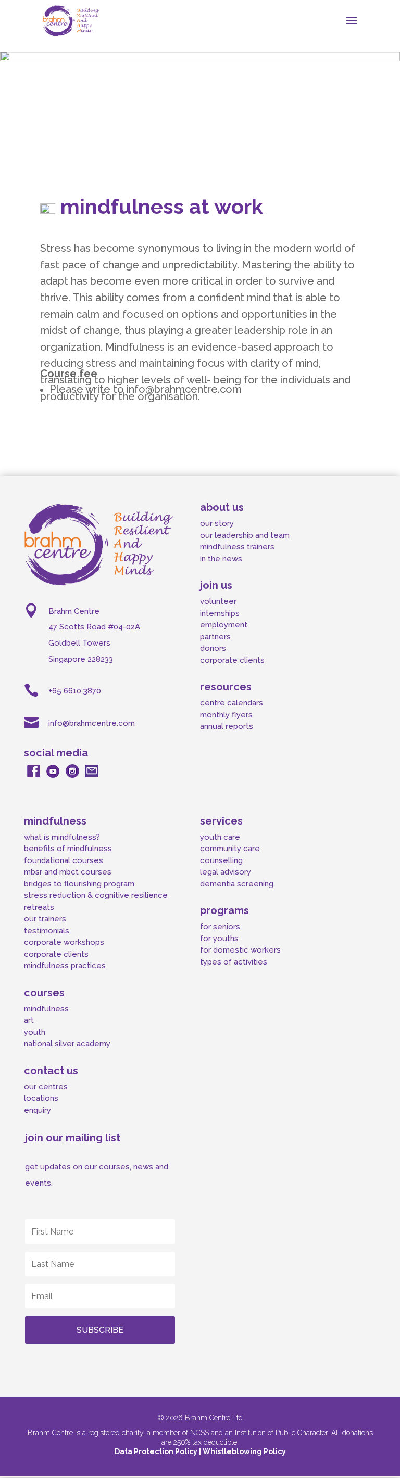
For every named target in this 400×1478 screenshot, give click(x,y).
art (29, 1020)
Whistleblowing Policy (244, 1451)
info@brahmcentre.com (91, 723)
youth (34, 1032)
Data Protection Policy (157, 1451)
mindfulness (46, 1008)
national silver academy (67, 1043)
